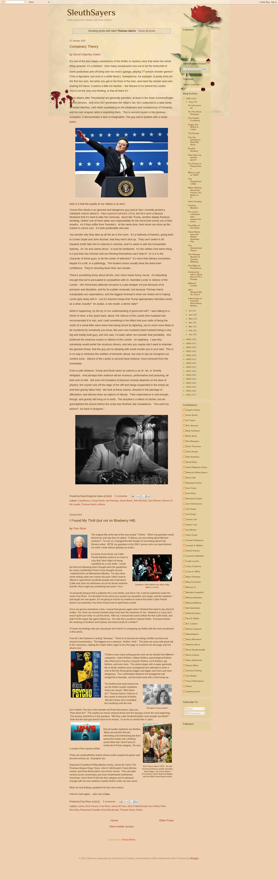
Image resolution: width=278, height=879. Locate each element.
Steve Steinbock (194, 660)
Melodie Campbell (195, 592)
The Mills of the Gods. (194, 226)
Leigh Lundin (192, 561)
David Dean (191, 462)
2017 (188, 371)
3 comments (121, 496)
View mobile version (121, 826)
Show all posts (146, 30)
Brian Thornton (193, 446)
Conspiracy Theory (84, 46)
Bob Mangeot (192, 441)
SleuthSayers (91, 12)
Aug (191, 102)
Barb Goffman (193, 431)
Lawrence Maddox (195, 556)
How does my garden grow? (194, 157)
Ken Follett (153, 806)
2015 (188, 379)
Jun (191, 315)
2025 (188, 339)
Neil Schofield (193, 608)
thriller (139, 810)
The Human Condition (194, 119)
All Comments (193, 713)
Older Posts (166, 820)
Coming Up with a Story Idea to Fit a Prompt (195, 275)
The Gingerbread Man (194, 181)
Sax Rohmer (154, 500)
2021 (188, 355)
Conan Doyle (98, 500)
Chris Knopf (192, 451)
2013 (188, 387)
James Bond (125, 500)
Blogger (195, 858)
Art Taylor (190, 420)
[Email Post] (132, 496)
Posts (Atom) (128, 839)
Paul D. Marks (192, 618)
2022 (188, 351)
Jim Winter (191, 530)
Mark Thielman (193, 577)
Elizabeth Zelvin (194, 483)
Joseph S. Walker (194, 545)
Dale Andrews (192, 457)
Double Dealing (193, 149)
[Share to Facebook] (146, 496)
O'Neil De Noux (193, 613)
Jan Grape (191, 509)
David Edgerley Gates (196, 467)
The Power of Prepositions (195, 166)
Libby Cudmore (193, 566)
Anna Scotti (191, 415)
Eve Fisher (191, 488)
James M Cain (118, 806)
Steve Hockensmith (195, 650)
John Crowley (195, 201)
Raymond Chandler (90, 810)
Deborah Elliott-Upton (196, 472)
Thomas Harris (89, 504)
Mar (191, 326)
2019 (188, 363)
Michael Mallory (193, 603)
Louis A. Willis (193, 571)
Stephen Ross (193, 644)
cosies (81, 806)
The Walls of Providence (194, 266)
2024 (188, 343)
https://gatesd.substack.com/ (117, 213)
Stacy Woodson (194, 639)
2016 (188, 375)
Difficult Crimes (192, 284)
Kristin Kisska (193, 551)
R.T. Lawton (191, 623)
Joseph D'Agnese (194, 540)
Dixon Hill (190, 478)
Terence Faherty (194, 670)
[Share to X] (143, 496)
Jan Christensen (194, 504)
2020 (188, 359)
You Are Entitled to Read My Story (194, 141)
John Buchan (140, 500)
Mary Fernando (193, 582)
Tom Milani (191, 676)
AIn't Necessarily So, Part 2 (195, 292)
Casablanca (84, 500)
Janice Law (191, 519)
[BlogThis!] (140, 496)
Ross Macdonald (110, 810)
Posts (189, 709)
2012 (188, 391)
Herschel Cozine (194, 498)
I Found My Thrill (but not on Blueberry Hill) (102, 520)
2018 (188, 367)
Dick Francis (91, 806)
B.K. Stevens (192, 425)
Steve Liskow (192, 655)
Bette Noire (191, 436)
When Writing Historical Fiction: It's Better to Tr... (194, 193)
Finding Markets (193, 206)
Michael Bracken (194, 597)
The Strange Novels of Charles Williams (194, 258)
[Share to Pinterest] (149, 496)
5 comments (109, 801)
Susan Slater (192, 665)
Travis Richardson (195, 681)
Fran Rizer (104, 806)
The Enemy (193, 133)
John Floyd (191, 535)
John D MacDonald (137, 806)
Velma (189, 686)
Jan (191, 334)
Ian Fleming (112, 500)
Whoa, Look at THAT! (194, 173)
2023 (188, 347)
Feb (191, 330)
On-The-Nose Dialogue (194, 113)
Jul (190, 311)
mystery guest (193, 691)
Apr (191, 322)
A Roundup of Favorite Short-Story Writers (195, 302)
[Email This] (138, 496)
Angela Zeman (193, 410)
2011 (188, 395)
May (191, 318)
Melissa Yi (191, 587)
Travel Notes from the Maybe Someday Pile (194, 237)
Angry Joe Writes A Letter (193, 127)
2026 (188, 98)
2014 (188, 383)
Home (114, 820)
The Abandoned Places (195, 248)
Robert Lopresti (193, 629)
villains (101, 504)
